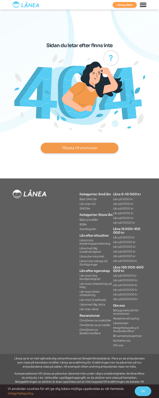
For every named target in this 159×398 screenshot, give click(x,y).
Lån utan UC (88, 204)
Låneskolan (121, 323)
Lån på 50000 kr (124, 256)
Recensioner (90, 316)
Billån (83, 224)
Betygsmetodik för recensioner (126, 312)
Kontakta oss (122, 340)
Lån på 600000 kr (125, 299)
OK (143, 391)
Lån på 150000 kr (125, 275)
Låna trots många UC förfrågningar (94, 262)
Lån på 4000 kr (123, 213)
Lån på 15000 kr (124, 237)
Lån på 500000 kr (125, 294)
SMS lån (85, 208)
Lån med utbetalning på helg (96, 285)
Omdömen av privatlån (95, 325)
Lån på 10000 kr (124, 222)
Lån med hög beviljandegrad (90, 277)
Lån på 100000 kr (125, 261)
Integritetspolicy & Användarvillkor (126, 329)
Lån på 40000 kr (124, 251)
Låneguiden (125, 5)
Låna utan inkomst (92, 256)
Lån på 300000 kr (125, 285)
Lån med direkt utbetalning (90, 293)
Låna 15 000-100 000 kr (127, 230)
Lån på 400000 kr (125, 290)
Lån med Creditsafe (93, 300)
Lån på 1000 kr (123, 199)
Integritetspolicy (21, 393)
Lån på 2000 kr (123, 204)
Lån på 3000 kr (123, 208)
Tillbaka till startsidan (80, 148)
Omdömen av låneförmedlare (90, 331)
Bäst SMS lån (88, 199)
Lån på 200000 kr (125, 280)
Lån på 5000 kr (123, 218)
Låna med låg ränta (92, 304)
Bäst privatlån (89, 219)
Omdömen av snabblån (95, 320)
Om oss (119, 306)
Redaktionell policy (126, 318)
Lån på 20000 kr (124, 242)
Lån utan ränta (89, 309)
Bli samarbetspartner (127, 336)
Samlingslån (88, 229)
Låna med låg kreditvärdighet (90, 250)
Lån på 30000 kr (124, 246)
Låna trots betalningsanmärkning (95, 242)
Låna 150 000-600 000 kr (128, 269)
